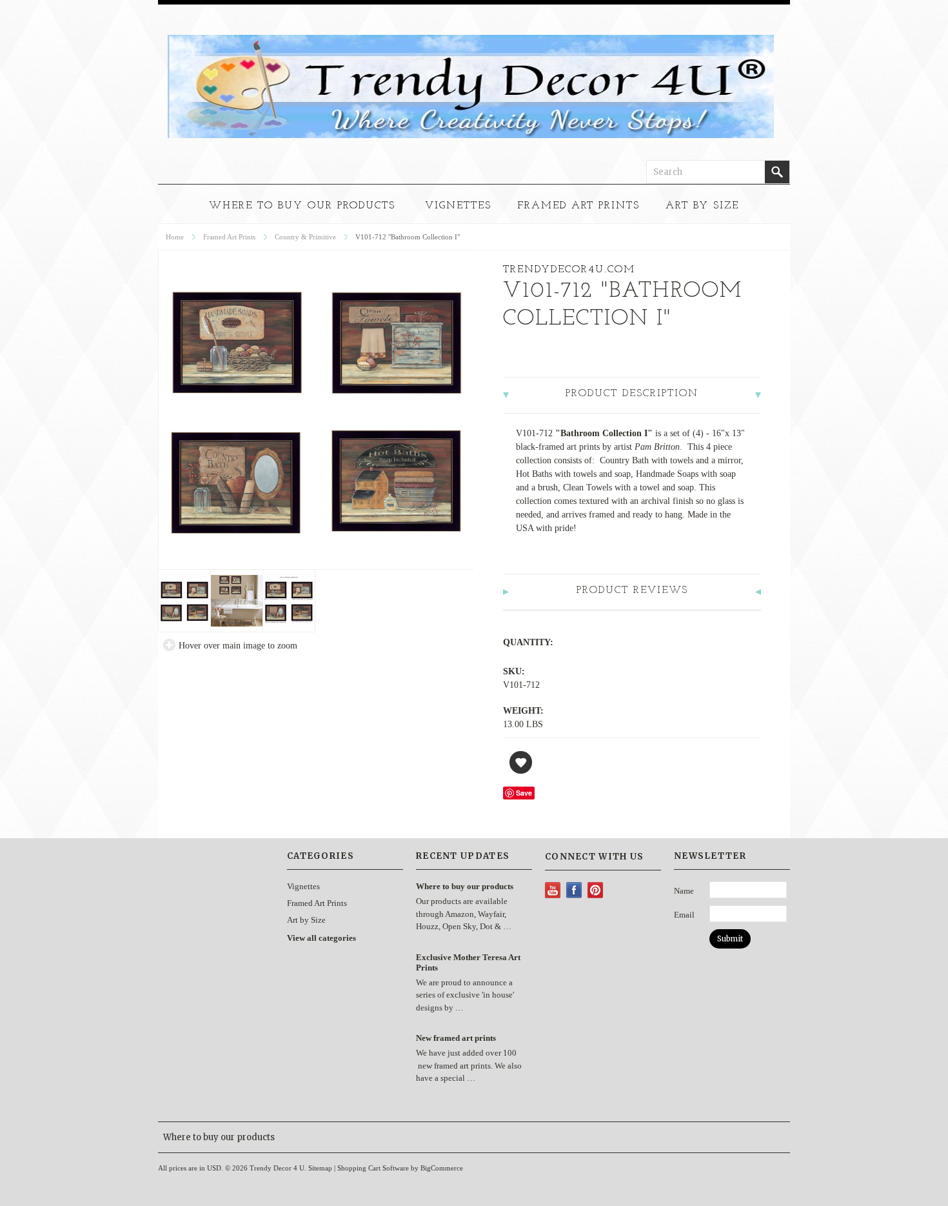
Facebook (574, 890)
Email (684, 915)
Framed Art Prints (578, 206)
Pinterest (596, 890)
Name (684, 891)
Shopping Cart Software (373, 1168)
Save (524, 793)
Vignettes (458, 206)
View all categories (321, 938)
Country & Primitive (305, 237)
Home (175, 237)
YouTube (553, 890)
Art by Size (702, 206)
